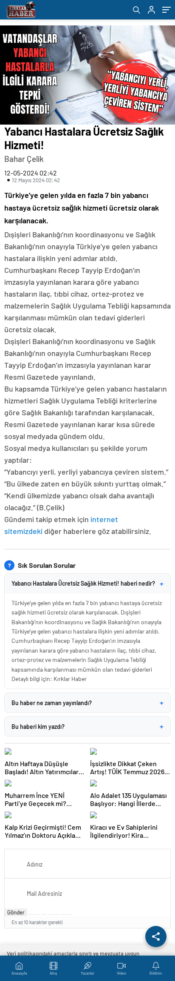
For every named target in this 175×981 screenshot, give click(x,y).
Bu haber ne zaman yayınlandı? (87, 702)
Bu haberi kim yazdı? (87, 726)
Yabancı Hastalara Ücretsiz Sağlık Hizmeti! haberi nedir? (87, 583)
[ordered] (50, 914)
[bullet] (56, 914)
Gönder (16, 912)
